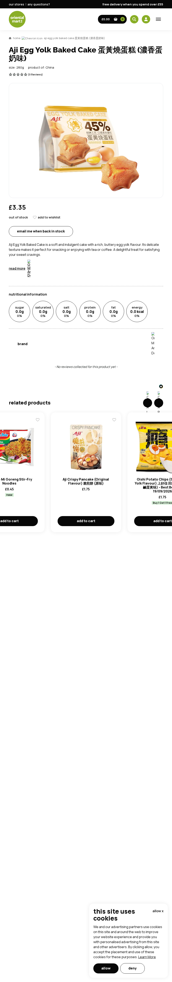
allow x (158, 911)
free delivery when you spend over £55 (132, 4)
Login (138, 314)
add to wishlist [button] (49, 217)
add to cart (86, 521)
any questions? (38, 4)
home (16, 38)
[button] (112, 19)
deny (132, 968)
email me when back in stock (41, 231)
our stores (16, 4)
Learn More (147, 957)
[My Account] (146, 19)
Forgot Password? (138, 330)
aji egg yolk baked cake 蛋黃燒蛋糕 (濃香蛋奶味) (74, 38)
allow (106, 968)
